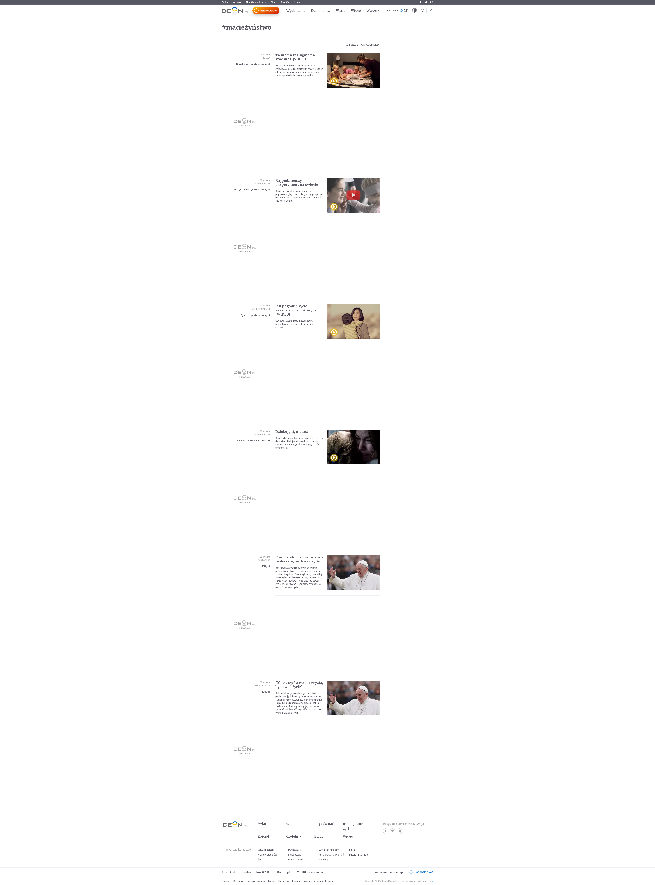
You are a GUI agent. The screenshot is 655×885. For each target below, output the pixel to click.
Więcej (371, 10)
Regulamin (238, 881)
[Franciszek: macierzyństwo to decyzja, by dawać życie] (354, 572)
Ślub (260, 859)
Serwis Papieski (262, 560)
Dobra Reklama (262, 183)
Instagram (431, 2)
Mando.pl (283, 872)
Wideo (356, 11)
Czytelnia (293, 836)
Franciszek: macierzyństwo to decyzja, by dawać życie (299, 559)
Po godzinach (325, 824)
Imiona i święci (295, 859)
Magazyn (236, 2)
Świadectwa (294, 854)
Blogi (273, 2)
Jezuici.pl (228, 872)
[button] (414, 10)
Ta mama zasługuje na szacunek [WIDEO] (295, 57)
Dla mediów (283, 881)
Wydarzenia (295, 11)
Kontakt (272, 881)
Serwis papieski (266, 849)
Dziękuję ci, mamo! (291, 432)
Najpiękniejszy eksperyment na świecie (296, 182)
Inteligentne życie (353, 826)
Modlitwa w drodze (256, 2)
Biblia (225, 2)
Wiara (340, 11)
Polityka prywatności (256, 881)
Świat (262, 824)
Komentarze (321, 11)
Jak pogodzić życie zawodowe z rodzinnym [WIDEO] (295, 310)
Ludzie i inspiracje (260, 309)
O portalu (226, 881)
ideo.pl (430, 881)
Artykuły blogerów (267, 854)
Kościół (263, 836)
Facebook (420, 2)
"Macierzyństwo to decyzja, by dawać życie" (299, 685)
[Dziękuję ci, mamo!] (354, 447)
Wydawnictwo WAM (256, 872)
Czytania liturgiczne (329, 849)
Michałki (266, 57)
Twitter (426, 2)
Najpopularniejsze (370, 44)
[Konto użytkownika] (430, 10)
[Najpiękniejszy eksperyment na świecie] (354, 195)
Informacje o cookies (313, 881)
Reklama (296, 881)
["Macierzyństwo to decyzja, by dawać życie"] (354, 698)
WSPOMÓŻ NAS (424, 872)
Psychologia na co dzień (331, 854)
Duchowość (294, 849)
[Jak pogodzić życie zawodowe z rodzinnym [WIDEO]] (354, 321)
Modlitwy (323, 859)
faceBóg (285, 2)
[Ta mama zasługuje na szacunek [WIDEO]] (354, 70)
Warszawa (390, 10)
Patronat (329, 881)
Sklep (297, 2)
